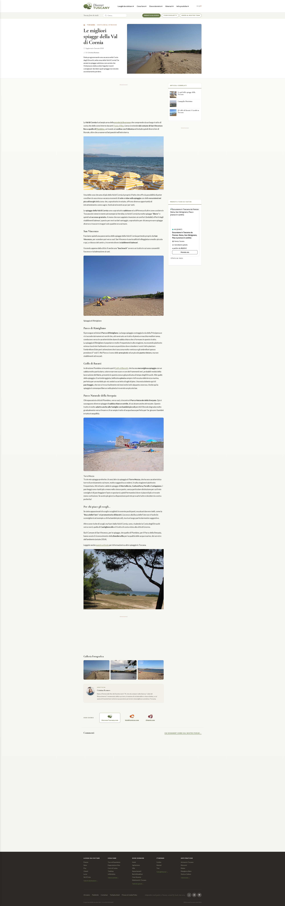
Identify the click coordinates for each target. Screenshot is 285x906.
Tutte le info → (185, 878)
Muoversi (184, 865)
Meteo (183, 868)
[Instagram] (194, 895)
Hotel (134, 862)
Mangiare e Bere (186, 871)
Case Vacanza (136, 877)
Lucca (85, 874)
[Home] (84, 25)
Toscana (91, 25)
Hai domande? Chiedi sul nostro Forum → (183, 733)
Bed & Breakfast (137, 874)
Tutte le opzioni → (138, 884)
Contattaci (104, 895)
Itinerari (169, 6)
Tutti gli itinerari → (162, 872)
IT (201, 6)
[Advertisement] (123, 101)
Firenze (85, 862)
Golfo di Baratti (121, 368)
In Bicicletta (111, 874)
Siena (85, 865)
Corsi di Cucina (112, 868)
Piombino (100, 129)
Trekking (110, 871)
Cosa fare (141, 6)
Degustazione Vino (114, 865)
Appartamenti (136, 871)
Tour (158, 868)
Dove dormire (155, 6)
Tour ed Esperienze (114, 862)
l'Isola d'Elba (118, 126)
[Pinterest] (199, 895)
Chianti (85, 871)
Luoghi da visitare (126, 6)
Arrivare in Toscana (187, 862)
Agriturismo (136, 865)
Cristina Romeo (93, 52)
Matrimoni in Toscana (139, 880)
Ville (133, 868)
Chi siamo (86, 895)
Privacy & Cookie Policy (129, 895)
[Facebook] (189, 895)
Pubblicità (95, 895)
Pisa (84, 868)
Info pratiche (183, 6)
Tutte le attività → (113, 878)
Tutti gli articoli (115, 895)
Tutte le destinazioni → (90, 881)
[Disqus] (142, 765)
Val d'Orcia (87, 877)
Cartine (158, 862)
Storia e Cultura (186, 874)
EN (197, 6)
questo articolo (102, 545)
